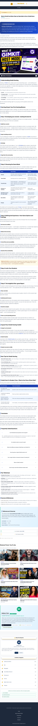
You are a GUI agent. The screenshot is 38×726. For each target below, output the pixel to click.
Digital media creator (8, 682)
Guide (12, 538)
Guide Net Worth (17, 723)
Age (4, 664)
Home (19, 711)
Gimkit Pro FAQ (4, 502)
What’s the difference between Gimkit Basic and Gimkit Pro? (18, 447)
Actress (5, 678)
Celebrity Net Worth (7, 538)
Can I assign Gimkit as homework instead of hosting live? (18, 457)
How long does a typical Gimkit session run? (18, 452)
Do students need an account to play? (18, 442)
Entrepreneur (6, 675)
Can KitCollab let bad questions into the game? (19, 432)
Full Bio (16, 652)
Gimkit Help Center (5, 500)
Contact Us (19, 717)
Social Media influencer (8, 671)
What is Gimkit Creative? (18, 462)
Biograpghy (6, 668)
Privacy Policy (19, 715)
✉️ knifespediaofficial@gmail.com (7, 627)
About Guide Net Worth (19, 713)
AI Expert (2, 538)
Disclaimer (19, 719)
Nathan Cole (5, 613)
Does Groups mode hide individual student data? (18, 467)
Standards (21, 652)
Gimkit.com (3, 504)
